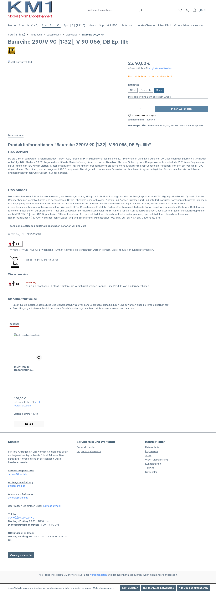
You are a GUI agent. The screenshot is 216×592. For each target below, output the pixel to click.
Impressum (151, 451)
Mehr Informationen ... (103, 588)
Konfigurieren (130, 587)
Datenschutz (152, 447)
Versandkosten (98, 574)
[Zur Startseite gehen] (30, 9)
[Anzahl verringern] (131, 109)
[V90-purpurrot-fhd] (65, 92)
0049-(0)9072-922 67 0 (21, 517)
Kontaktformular (52, 505)
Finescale (146, 90)
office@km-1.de (16, 485)
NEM (133, 90)
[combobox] (111, 10)
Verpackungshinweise (89, 451)
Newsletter (151, 472)
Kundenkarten (153, 463)
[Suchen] (140, 10)
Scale (159, 90)
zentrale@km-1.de (18, 497)
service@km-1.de (17, 474)
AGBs (148, 455)
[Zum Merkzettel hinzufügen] (39, 358)
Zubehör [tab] (14, 323)
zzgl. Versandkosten (160, 68)
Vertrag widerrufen (21, 555)
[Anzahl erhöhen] (151, 109)
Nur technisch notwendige (158, 587)
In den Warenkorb (181, 108)
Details (29, 423)
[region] (65, 92)
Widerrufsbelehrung (156, 459)
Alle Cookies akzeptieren (193, 587)
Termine (149, 467)
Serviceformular (86, 447)
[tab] (16, 135)
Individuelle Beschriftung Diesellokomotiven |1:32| (26, 368)
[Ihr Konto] (187, 10)
